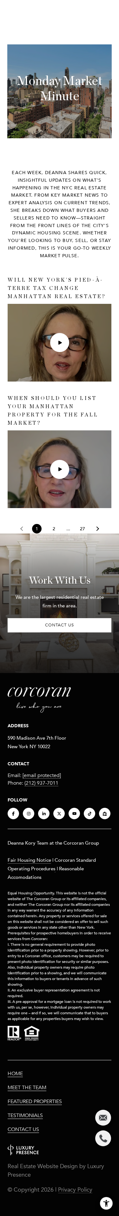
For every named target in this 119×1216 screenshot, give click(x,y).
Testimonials (25, 1115)
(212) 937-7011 (41, 783)
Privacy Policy (75, 1189)
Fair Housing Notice (29, 860)
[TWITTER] (59, 813)
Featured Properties (35, 1101)
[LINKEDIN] (44, 813)
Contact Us (23, 1129)
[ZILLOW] (104, 813)
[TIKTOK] (89, 813)
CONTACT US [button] (59, 625)
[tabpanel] (59, 392)
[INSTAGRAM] (28, 813)
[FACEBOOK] (13, 813)
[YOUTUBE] (74, 813)
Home (15, 1073)
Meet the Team (27, 1087)
